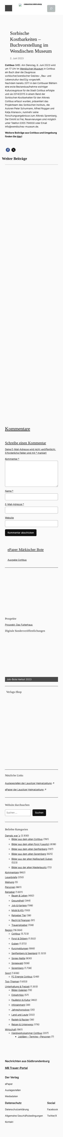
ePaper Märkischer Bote (26, 550)
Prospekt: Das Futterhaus (19, 624)
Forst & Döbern (19, 938)
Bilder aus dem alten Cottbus (27, 839)
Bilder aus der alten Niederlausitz (29, 867)
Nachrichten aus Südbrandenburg (27, 1061)
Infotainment (18, 1004)
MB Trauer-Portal (16, 1068)
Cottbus (29, 58)
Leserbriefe (11, 877)
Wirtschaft (10, 1029)
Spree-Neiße (18, 958)
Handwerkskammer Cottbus (26, 1033)
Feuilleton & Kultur (20, 1000)
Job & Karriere (19, 905)
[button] (8, 150)
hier (19, 136)
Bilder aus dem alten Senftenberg (29, 849)
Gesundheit (17, 900)
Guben (15, 943)
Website (9, 517)
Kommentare (17, 429)
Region (8, 930)
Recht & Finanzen (20, 920)
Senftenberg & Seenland (24, 953)
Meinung (9, 882)
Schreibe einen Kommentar (25, 443)
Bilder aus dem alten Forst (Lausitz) (30, 844)
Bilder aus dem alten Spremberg (28, 854)
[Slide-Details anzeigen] (31, 657)
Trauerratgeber (19, 925)
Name (9, 491)
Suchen (39, 812)
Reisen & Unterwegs (22, 1024)
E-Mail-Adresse (14, 504)
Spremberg (17, 968)
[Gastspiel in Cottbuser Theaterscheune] (31, 295)
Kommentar (12, 458)
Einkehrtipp (17, 995)
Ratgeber (10, 892)
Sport (8, 973)
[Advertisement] (31, 295)
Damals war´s (12, 835)
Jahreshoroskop (20, 1009)
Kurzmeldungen (19, 948)
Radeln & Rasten (20, 1019)
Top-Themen (12, 981)
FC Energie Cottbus (21, 976)
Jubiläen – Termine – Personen (34, 1036)
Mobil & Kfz (17, 910)
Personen (10, 887)
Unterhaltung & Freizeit (17, 986)
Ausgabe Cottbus (17, 559)
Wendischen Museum (31, 68)
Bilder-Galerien (19, 990)
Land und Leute (19, 1014)
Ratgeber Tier (18, 915)
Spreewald (17, 963)
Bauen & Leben (19, 895)
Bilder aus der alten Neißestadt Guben (31, 859)
